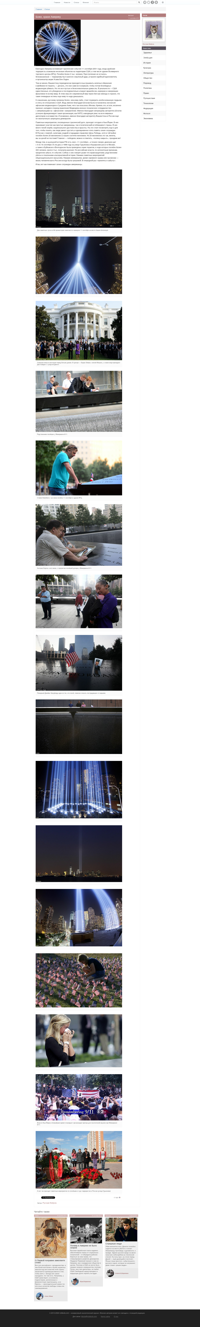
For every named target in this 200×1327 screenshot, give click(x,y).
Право (146, 93)
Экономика (148, 118)
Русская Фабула (49, 1203)
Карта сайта (105, 1316)
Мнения (86, 2)
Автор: (39, 1203)
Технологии (148, 103)
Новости (67, 2)
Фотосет (131, 15)
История (147, 62)
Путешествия (149, 98)
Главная (57, 2)
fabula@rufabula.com (89, 1316)
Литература (148, 73)
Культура (147, 67)
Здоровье (147, 52)
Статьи (76, 2)
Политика (147, 88)
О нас (116, 1316)
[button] (163, 2)
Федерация (148, 108)
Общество (147, 78)
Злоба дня (147, 57)
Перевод (147, 83)
